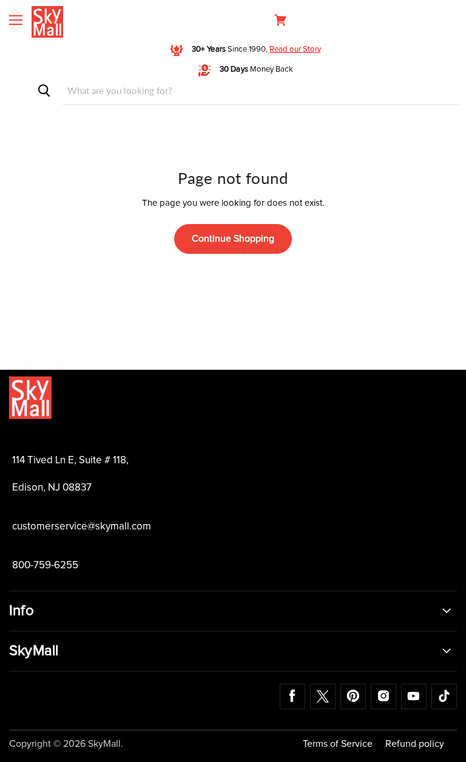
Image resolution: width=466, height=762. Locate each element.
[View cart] (280, 20)
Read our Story (295, 49)
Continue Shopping (233, 238)
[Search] (44, 90)
